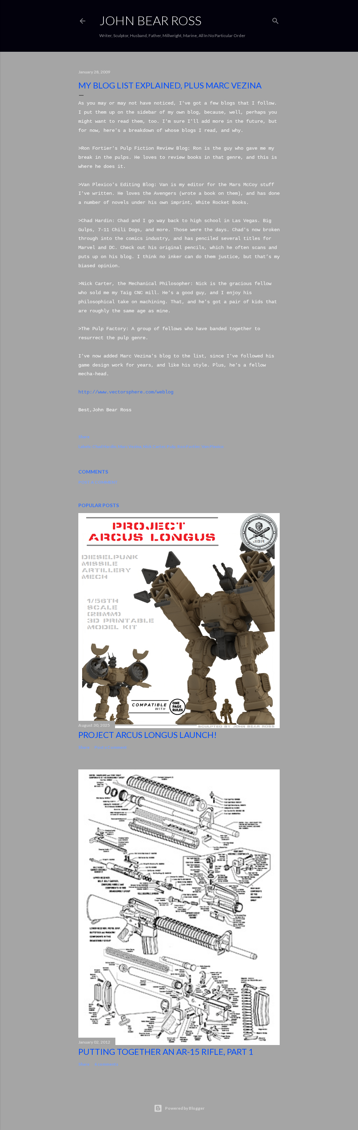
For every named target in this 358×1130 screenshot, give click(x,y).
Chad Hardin (104, 446)
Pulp (171, 446)
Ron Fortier (188, 446)
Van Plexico (212, 446)
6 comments (106, 1064)
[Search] (275, 19)
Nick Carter (154, 446)
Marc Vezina (129, 446)
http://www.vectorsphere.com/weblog (125, 392)
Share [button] (84, 436)
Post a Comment (98, 482)
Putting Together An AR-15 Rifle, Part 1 (165, 1051)
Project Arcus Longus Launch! (147, 735)
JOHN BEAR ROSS (150, 20)
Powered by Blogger (185, 1108)
